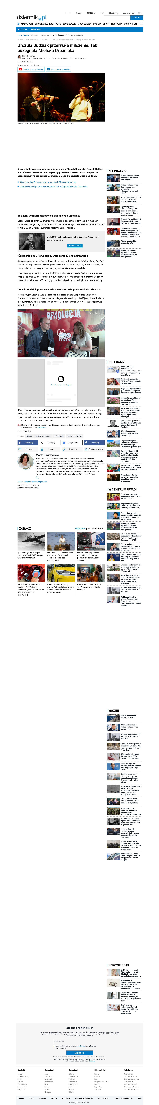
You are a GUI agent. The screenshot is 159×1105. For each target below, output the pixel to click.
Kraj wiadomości (96, 528)
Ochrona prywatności (84, 1098)
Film (70, 1087)
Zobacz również (75, 246)
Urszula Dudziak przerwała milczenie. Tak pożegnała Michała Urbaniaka (53, 186)
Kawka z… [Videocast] (59, 35)
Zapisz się (79, 1053)
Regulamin (66, 1098)
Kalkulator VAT (129, 1082)
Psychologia (98, 1087)
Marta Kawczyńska (54, 57)
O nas (31, 1098)
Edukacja (72, 1079)
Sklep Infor (21, 1089)
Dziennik (20, 40)
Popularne (80, 528)
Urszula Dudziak (74, 436)
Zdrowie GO (44, 35)
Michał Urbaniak (43, 436)
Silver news (36, 29)
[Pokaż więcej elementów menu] (141, 24)
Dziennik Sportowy (76, 35)
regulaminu (81, 1046)
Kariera (54, 1098)
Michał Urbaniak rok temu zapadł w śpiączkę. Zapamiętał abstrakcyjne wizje (72, 238)
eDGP (19, 1079)
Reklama (42, 1098)
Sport (46, 1084)
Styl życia (97, 1089)
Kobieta (71, 1074)
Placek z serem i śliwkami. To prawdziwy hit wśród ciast (29, 486)
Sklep (139, 13)
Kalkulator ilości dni (130, 1076)
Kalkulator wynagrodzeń (132, 1089)
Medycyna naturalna (101, 1082)
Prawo (96, 1074)
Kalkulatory (128, 1070)
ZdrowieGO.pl (113, 13)
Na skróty (22, 1070)
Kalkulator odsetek (130, 1084)
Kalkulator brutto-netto (131, 1087)
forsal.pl (79, 13)
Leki (95, 1079)
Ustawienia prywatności (123, 1098)
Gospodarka (49, 1079)
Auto (46, 1074)
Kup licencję (42, 427)
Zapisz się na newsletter (60, 69)
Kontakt (21, 1098)
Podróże (47, 1089)
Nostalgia (22, 29)
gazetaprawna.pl (128, 13)
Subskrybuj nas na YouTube (33, 69)
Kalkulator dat (128, 1074)
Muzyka (71, 1089)
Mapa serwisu (103, 1098)
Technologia (49, 1076)
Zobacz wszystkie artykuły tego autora (32, 482)
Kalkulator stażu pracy (131, 1079)
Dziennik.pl (49, 1070)
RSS (139, 1098)
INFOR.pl (68, 13)
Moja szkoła (73, 1082)
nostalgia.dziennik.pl (32, 40)
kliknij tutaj (92, 1061)
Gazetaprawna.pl (23, 1076)
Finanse (97, 1076)
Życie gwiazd (73, 1084)
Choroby (97, 1084)
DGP (102, 13)
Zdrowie (47, 1087)
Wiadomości (49, 1082)
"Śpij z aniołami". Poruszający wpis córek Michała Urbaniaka (48, 182)
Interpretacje (22, 1087)
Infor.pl (20, 1074)
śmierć (29, 436)
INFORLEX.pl (91, 13)
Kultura (71, 1092)
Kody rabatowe (74, 1076)
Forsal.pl (20, 1082)
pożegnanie (59, 436)
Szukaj (138, 18)
